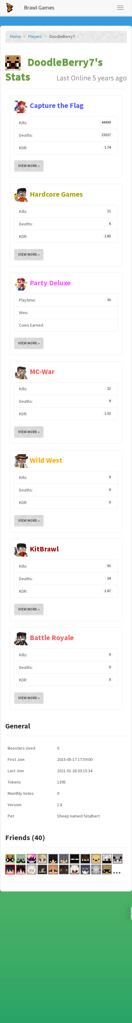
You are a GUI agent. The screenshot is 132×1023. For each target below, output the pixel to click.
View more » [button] (29, 165)
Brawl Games (39, 7)
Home (15, 36)
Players (35, 36)
